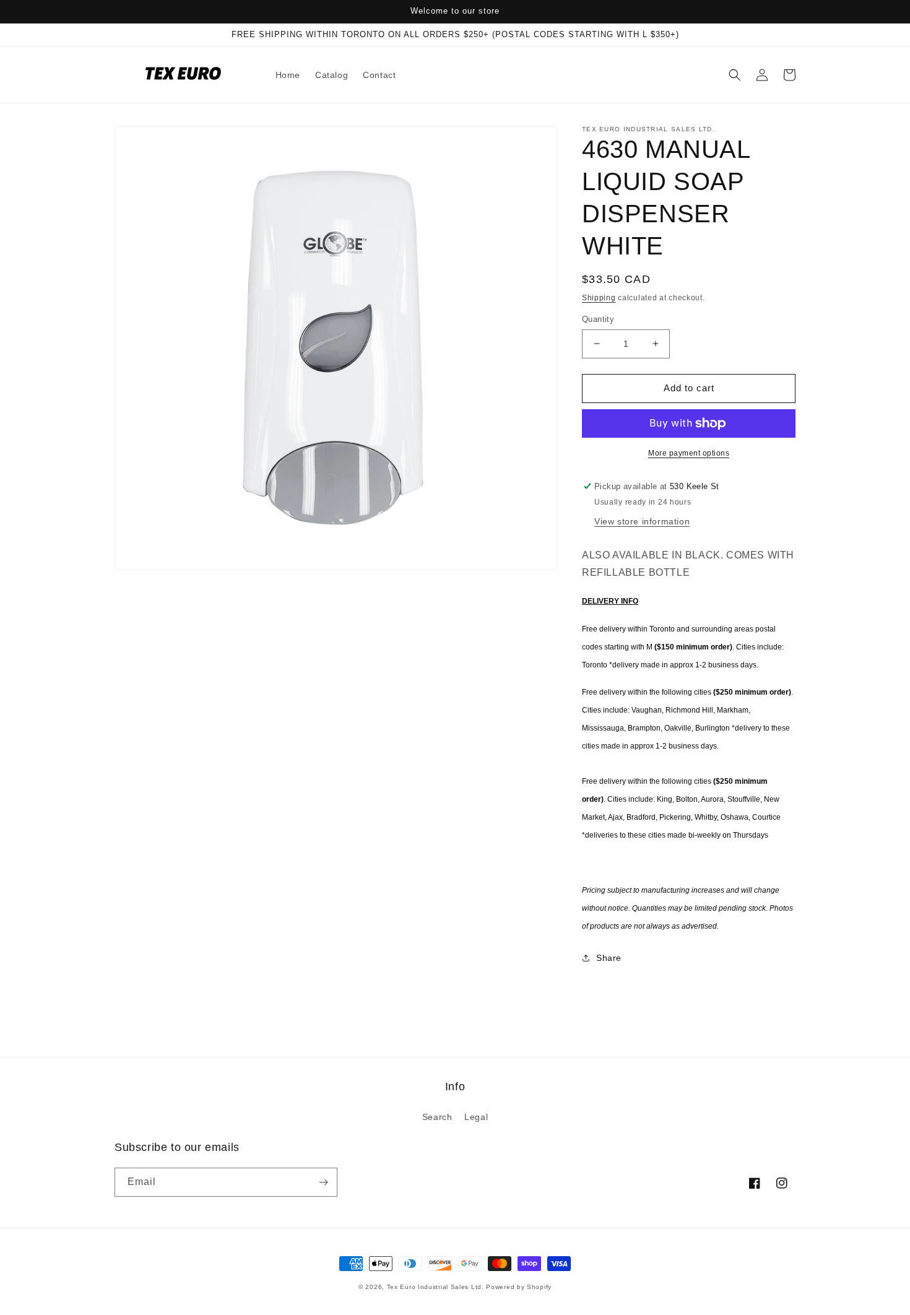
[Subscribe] (323, 1182)
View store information (642, 521)
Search (437, 1117)
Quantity (598, 319)
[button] (734, 75)
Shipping (599, 297)
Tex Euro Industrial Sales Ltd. (435, 1286)
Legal (476, 1117)
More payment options (688, 453)
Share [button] (609, 958)
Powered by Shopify (519, 1286)
